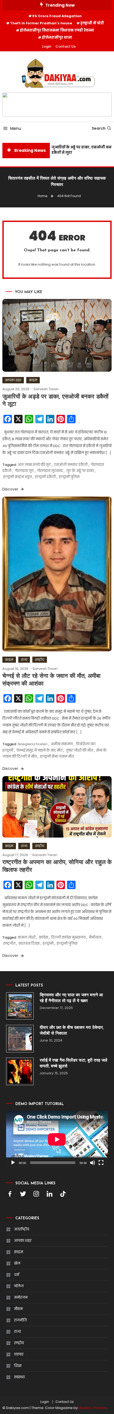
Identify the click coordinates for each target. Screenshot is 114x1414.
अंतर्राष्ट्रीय (21, 1229)
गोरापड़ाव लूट (24, 470)
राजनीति (20, 1320)
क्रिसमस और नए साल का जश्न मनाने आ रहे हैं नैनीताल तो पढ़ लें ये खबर (71, 998)
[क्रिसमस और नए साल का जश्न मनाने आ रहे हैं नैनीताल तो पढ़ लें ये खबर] (20, 1006)
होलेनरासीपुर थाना (57, 37)
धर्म (16, 1274)
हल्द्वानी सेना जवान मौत (57, 756)
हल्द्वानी (48, 943)
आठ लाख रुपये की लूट (34, 464)
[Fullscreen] (101, 1162)
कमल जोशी (27, 937)
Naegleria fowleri (32, 744)
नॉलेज (19, 1286)
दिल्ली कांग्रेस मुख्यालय (68, 937)
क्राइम (33, 380)
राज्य (24, 659)
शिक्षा (17, 1365)
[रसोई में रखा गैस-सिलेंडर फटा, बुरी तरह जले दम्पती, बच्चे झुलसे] (20, 1071)
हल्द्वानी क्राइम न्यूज (17, 476)
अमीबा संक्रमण (62, 744)
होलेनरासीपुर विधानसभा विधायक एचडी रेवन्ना (57, 30)
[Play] (13, 1162)
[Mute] (92, 1162)
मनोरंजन (21, 1297)
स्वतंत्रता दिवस (29, 943)
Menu (15, 128)
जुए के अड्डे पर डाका (80, 470)
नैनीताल (95, 937)
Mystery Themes (92, 1407)
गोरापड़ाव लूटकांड (50, 470)
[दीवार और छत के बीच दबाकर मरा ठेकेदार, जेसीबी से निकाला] (20, 1038)
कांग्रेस (43, 937)
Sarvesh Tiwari (46, 389)
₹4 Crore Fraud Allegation (57, 16)
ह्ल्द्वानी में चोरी (92, 23)
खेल (17, 1263)
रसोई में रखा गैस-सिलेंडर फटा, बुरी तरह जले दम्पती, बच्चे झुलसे (73, 1063)
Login (46, 46)
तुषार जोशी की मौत (79, 750)
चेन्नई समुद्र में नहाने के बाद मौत (39, 750)
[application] (57, 1139)
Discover (10, 489)
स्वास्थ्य (19, 1377)
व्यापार (19, 1354)
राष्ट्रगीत (9, 943)
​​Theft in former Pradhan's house (41, 23)
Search (99, 128)
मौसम (18, 1308)
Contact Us (65, 46)
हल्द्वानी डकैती (45, 476)
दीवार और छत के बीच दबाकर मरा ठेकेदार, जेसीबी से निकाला (72, 1031)
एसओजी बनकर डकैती (70, 464)
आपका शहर (13, 380)
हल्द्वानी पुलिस (69, 476)
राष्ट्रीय (39, 659)
